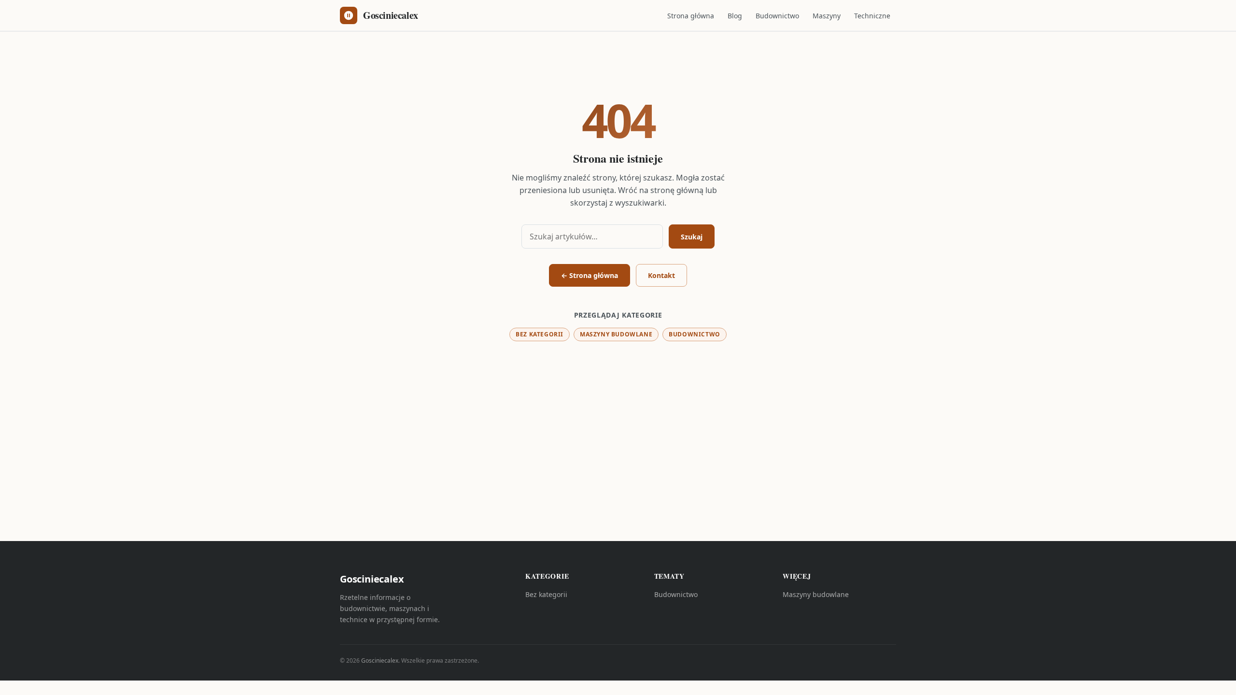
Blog (735, 15)
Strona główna (690, 15)
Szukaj (691, 236)
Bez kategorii (539, 334)
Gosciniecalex (379, 660)
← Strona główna (589, 275)
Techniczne (872, 15)
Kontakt (661, 275)
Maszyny (827, 15)
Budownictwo (777, 15)
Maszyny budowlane (616, 334)
